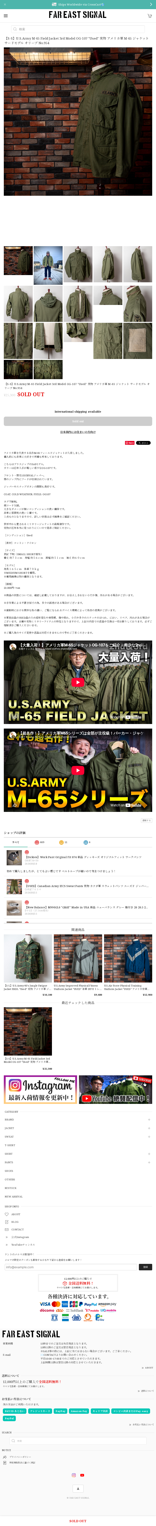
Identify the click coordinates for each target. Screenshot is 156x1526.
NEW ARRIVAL (14, 1196)
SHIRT (9, 1153)
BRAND (9, 1119)
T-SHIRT (10, 1145)
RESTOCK (10, 1188)
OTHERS (10, 1179)
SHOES (9, 1171)
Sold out (78, 421)
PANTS (9, 1162)
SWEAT (9, 1136)
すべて (15, 842)
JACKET (9, 1128)
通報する (146, 820)
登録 (145, 1267)
